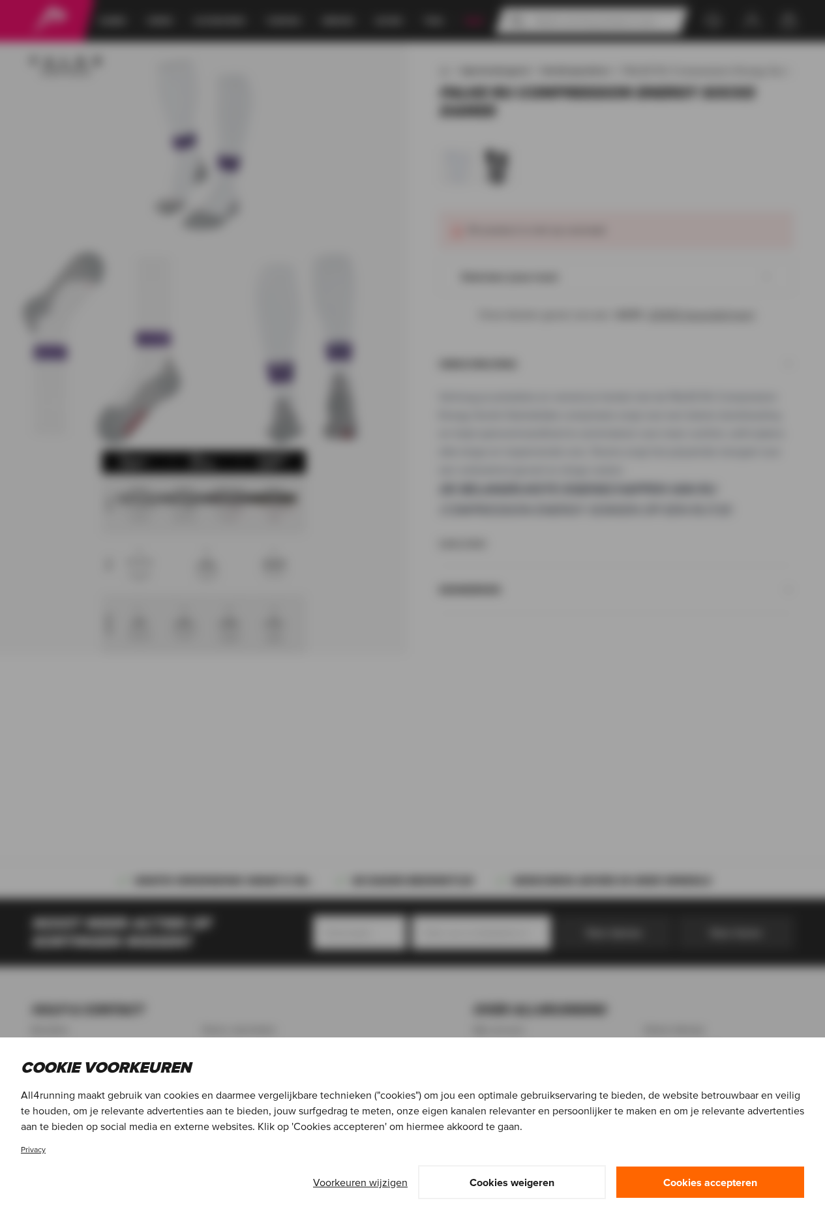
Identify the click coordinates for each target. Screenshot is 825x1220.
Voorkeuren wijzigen (360, 1182)
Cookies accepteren (710, 1182)
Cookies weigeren (512, 1182)
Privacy (33, 1149)
